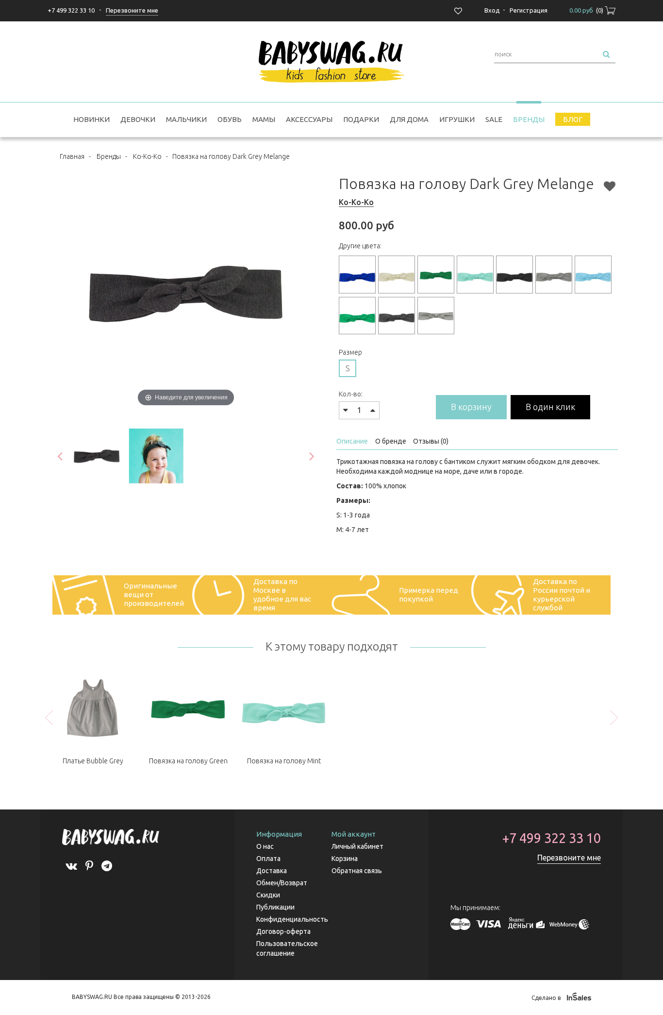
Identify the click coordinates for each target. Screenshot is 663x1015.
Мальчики (186, 119)
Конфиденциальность (292, 919)
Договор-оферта (283, 931)
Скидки (268, 895)
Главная (72, 156)
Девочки (137, 119)
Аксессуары (309, 119)
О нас (265, 846)
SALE (493, 119)
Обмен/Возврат (281, 883)
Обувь (229, 119)
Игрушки (457, 119)
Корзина (345, 858)
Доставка (271, 871)
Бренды (529, 119)
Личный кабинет (357, 846)
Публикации (275, 907)
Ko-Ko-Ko (147, 156)
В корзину (471, 407)
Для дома (409, 119)
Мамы (263, 119)
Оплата (268, 858)
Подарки (361, 119)
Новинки (91, 119)
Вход (492, 10)
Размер (350, 352)
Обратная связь (357, 871)
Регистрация (528, 10)
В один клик (550, 407)
